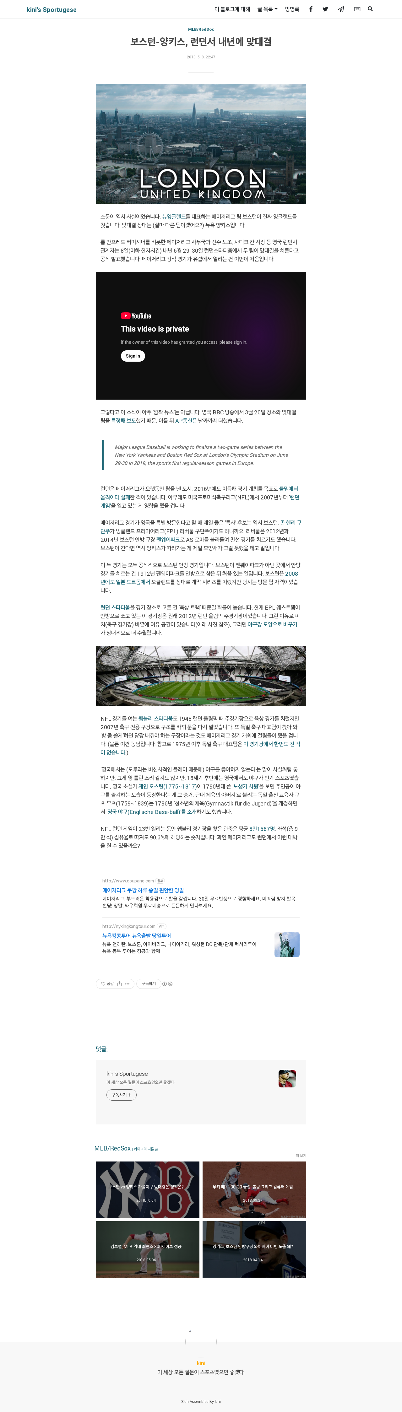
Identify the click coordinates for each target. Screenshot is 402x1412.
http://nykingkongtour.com (128, 926)
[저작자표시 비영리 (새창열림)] (167, 983)
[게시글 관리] (127, 984)
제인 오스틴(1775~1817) (168, 786)
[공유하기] (119, 984)
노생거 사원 (245, 786)
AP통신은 (186, 420)
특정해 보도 (123, 420)
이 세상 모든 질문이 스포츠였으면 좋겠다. (141, 1082)
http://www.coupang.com (128, 880)
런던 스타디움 (115, 607)
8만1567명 (262, 829)
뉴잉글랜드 (174, 216)
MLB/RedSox (201, 29)
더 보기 (301, 1155)
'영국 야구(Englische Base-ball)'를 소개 (151, 812)
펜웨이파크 (168, 539)
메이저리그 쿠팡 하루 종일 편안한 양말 (143, 890)
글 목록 (265, 9)
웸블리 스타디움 (156, 718)
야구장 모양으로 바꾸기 (272, 624)
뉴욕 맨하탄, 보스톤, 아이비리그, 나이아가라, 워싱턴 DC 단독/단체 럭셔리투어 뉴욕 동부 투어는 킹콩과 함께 (179, 947)
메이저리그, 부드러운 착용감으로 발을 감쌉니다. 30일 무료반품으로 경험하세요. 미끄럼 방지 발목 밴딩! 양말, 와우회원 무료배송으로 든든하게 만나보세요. (199, 902)
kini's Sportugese (52, 9)
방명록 (292, 9)
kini (218, 1401)
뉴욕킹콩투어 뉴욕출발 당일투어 (136, 936)
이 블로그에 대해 (232, 9)
